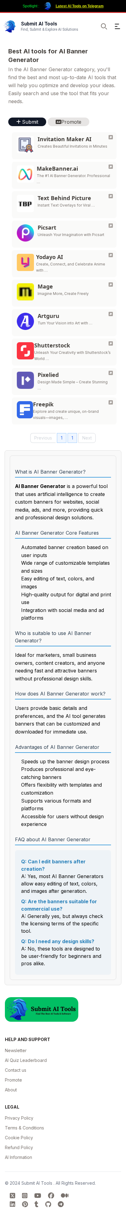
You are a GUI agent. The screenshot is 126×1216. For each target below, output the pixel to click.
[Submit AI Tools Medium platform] (65, 1195)
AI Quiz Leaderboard (26, 1060)
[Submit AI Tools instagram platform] (25, 1195)
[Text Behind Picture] (111, 196)
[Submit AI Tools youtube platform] (38, 1195)
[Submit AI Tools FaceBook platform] (52, 1195)
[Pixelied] (111, 373)
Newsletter (16, 1050)
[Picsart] (111, 226)
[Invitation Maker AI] (111, 137)
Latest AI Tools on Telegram (80, 6)
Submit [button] (30, 122)
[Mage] (111, 284)
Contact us (15, 1070)
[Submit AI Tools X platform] (13, 1195)
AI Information (18, 1157)
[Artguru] (111, 314)
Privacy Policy (19, 1118)
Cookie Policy (19, 1137)
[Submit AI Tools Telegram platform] (61, 1204)
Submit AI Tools (37, 1183)
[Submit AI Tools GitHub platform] (49, 1204)
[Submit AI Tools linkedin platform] (13, 1204)
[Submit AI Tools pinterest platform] (26, 1204)
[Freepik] (111, 402)
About (11, 1089)
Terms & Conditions (24, 1127)
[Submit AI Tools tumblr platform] (37, 1204)
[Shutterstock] (111, 343)
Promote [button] (71, 122)
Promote (13, 1079)
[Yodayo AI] (111, 255)
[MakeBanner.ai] (111, 167)
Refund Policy (19, 1147)
